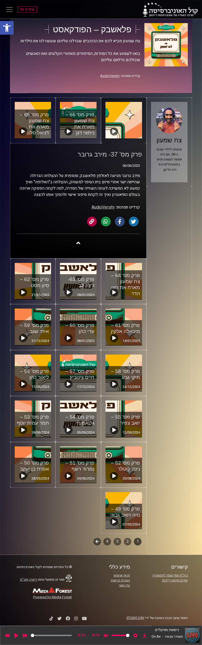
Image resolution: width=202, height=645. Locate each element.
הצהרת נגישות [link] (120, 580)
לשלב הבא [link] (97, 542)
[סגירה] (78, 243)
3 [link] (117, 541)
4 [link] (107, 541)
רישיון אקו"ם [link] (28, 579)
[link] (7, 28)
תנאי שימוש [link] (122, 575)
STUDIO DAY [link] (135, 618)
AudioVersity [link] (110, 76)
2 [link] (128, 541)
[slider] (51, 635)
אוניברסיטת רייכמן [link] (175, 580)
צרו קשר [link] (124, 585)
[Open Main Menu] (9, 9)
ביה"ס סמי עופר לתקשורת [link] (170, 575)
